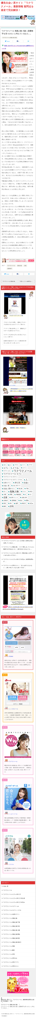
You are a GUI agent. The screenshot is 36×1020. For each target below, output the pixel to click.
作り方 (17, 483)
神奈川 (24, 503)
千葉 (27, 488)
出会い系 (6, 485)
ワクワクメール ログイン (10, 476)
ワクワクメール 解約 (9, 950)
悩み (21, 500)
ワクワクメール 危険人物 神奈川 (12, 942)
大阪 (25, 265)
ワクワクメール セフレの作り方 (12, 894)
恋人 (31, 494)
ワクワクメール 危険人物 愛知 (11, 934)
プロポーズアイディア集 (16, 315)
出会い (26, 483)
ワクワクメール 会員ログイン (11, 914)
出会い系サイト (9, 489)
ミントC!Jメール (13, 709)
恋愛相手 (9, 268)
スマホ (30, 464)
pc (10, 465)
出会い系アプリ (17, 485)
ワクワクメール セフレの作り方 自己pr (14, 902)
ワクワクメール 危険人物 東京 (11, 938)
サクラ (23, 464)
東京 (4, 503)
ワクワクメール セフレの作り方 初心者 (14, 898)
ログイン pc (6, 470)
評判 (12, 506)
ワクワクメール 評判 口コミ (11, 966)
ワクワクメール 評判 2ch (10, 958)
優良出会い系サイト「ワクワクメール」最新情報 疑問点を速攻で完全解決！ (17, 6)
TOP (17, 1000)
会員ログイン (7, 482)
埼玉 (31, 491)
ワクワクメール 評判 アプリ (11, 962)
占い (4, 491)
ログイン (25, 467)
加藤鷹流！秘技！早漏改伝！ (18, 427)
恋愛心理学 (24, 497)
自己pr (31, 503)
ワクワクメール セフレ (12, 474)
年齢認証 (18, 494)
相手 (17, 503)
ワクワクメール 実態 (9, 946)
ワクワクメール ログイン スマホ (12, 479)
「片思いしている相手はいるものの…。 (27, 281)
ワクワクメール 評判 (9, 954)
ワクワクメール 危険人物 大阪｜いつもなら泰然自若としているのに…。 (10, 281)
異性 (11, 503)
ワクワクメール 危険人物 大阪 (10, 37)
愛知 (27, 500)
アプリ (16, 465)
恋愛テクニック (14, 497)
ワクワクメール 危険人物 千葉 (11, 922)
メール (15, 468)
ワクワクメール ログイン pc (11, 906)
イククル (11, 864)
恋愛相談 (14, 500)
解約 (4, 506)
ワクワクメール (11, 265)
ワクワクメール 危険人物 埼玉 (11, 926)
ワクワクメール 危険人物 (10, 918)
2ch (4, 465)
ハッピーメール (13, 814)
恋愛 (5, 497)
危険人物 (19, 265)
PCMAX (11, 656)
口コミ (24, 491)
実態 (11, 494)
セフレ (6, 468)
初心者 (20, 488)
